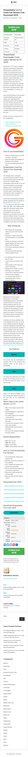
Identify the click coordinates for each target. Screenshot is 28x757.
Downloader (11, 558)
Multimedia (6, 706)
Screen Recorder (7, 727)
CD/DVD (5, 681)
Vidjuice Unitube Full (10, 124)
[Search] (22, 619)
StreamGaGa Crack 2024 (13, 560)
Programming (6, 721)
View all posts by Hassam (10, 578)
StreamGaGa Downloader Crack (10, 562)
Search (5, 616)
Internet (16, 558)
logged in (12, 605)
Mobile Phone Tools (8, 703)
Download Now (14, 28)
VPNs (4, 742)
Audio (4, 669)
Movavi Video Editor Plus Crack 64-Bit (13, 345)
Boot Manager (7, 675)
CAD (4, 678)
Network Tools (7, 712)
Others (5, 718)
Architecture (6, 666)
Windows (5, 745)
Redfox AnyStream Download (13, 122)
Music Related (7, 709)
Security (5, 730)
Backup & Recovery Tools (10, 672)
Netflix (21, 78)
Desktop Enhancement (9, 684)
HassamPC (18, 754)
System (5, 733)
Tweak (5, 736)
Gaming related (7, 693)
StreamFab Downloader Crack (13, 126)
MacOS (5, 699)
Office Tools (6, 715)
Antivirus (5, 663)
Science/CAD (6, 724)
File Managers (7, 690)
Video (4, 739)
